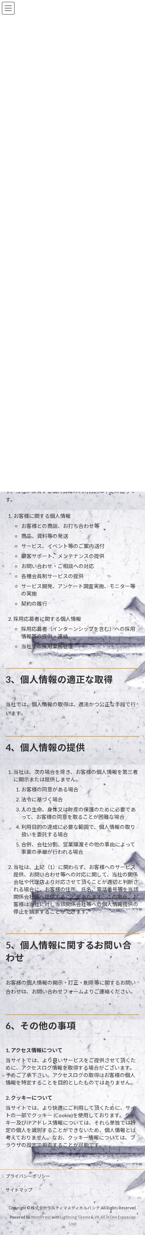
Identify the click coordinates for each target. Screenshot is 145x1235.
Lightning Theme (75, 1217)
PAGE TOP (134, 1190)
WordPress (41, 1217)
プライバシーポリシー (28, 1176)
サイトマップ (19, 1190)
